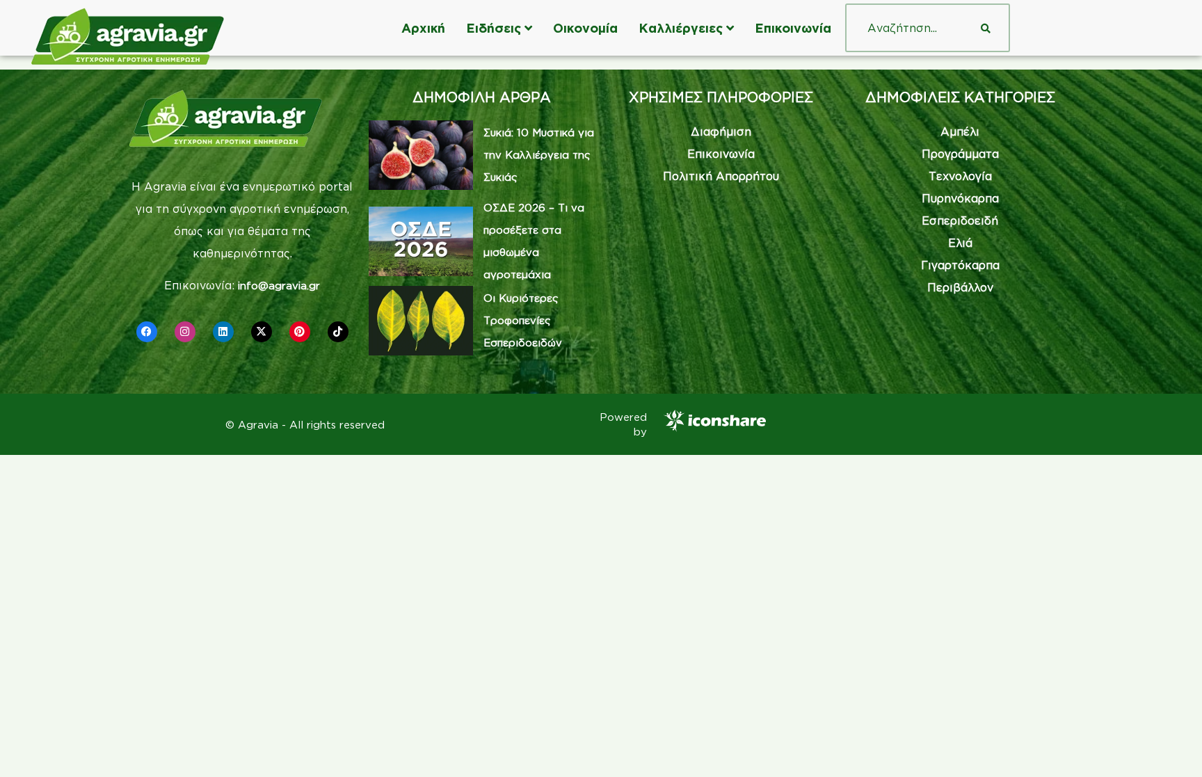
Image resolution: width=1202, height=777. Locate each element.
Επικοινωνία (793, 28)
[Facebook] (146, 331)
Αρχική (423, 28)
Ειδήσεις (493, 28)
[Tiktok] (338, 331)
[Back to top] (1170, 745)
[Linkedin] (223, 331)
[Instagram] (185, 331)
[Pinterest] (299, 331)
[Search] (985, 27)
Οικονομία (585, 28)
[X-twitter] (261, 331)
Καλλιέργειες (681, 28)
